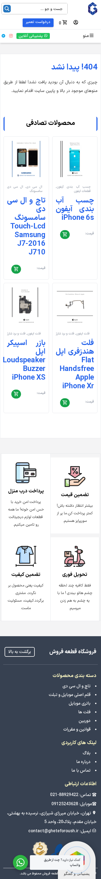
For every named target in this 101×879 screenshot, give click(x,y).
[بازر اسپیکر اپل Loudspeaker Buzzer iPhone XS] (26, 305)
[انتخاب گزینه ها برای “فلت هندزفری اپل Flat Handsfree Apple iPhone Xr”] (65, 403)
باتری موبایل (79, 703)
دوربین (84, 721)
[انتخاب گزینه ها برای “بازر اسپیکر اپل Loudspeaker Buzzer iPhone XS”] (16, 394)
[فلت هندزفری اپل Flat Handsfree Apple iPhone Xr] (75, 305)
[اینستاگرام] (11, 35)
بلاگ (86, 753)
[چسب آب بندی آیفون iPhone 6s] (75, 159)
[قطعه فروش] (85, 8)
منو (86, 36)
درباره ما (83, 762)
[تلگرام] (3, 35)
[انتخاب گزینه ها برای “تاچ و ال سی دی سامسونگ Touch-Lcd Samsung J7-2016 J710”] (16, 269)
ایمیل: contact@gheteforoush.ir (60, 831)
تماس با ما (80, 770)
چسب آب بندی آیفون (74, 186)
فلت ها (84, 712)
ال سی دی (34, 186)
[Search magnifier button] (7, 8)
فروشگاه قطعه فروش (72, 652)
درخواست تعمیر (38, 22)
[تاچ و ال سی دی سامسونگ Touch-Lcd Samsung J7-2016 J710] (26, 159)
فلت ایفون (83, 333)
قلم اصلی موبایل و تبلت (69, 695)
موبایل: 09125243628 (71, 804)
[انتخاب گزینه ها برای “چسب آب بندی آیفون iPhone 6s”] (65, 234)
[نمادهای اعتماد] (50, 852)
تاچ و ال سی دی (76, 686)
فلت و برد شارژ (65, 333)
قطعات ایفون (82, 191)
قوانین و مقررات (76, 729)
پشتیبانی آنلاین (31, 36)
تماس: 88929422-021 (71, 795)
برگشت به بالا (19, 652)
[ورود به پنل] (75, 23)
